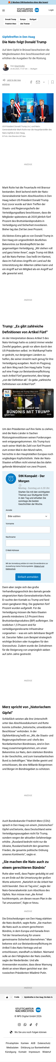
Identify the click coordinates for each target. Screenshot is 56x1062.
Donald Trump (10, 19)
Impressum (34, 1052)
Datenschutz (44, 1043)
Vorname (10, 523)
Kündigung (10, 1052)
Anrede (9, 510)
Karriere (25, 1043)
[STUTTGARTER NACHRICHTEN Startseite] (28, 10)
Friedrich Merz (10, 24)
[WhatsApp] (25, 1024)
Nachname (11, 537)
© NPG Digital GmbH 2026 (28, 1016)
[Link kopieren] (25, 82)
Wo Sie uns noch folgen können (31, 1032)
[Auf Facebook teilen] (31, 82)
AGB (33, 1043)
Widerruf (46, 1052)
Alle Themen (25, 24)
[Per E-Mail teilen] (38, 82)
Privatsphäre (12, 1043)
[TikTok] (31, 1024)
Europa (23, 19)
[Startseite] (7, 997)
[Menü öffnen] (3, 10)
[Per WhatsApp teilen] (44, 82)
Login (51, 10)
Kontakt (22, 1052)
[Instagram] (19, 1024)
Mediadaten (12, 1047)
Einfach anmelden (28, 576)
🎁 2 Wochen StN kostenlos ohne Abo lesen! (28, 2)
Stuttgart (33, 19)
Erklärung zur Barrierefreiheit (35, 1047)
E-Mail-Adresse (12, 550)
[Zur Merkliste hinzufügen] (52, 82)
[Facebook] (36, 1024)
